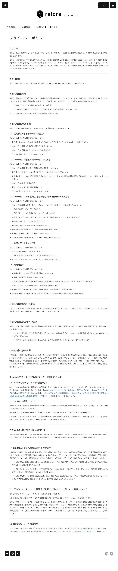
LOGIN (103, 5)
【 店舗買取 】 (26, 27)
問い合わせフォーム (84, 531)
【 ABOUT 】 (41, 27)
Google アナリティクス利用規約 (56, 393)
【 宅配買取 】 (11, 27)
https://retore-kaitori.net (111, 554)
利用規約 (15, 229)
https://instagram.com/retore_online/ (106, 554)
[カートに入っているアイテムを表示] (113, 5)
